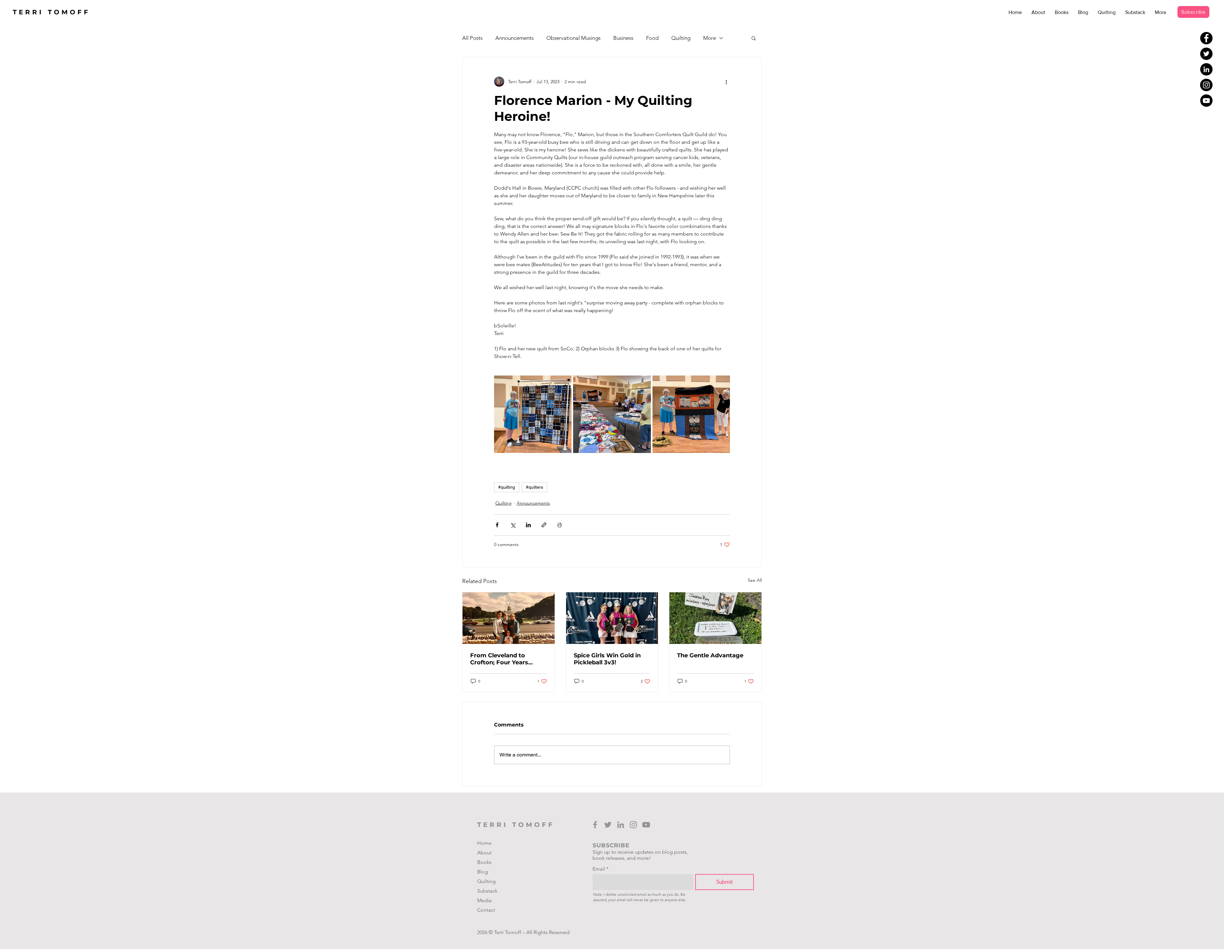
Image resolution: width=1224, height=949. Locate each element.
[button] (754, 37)
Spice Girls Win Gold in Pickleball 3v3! (607, 659)
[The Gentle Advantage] (715, 618)
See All (755, 580)
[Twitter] (1206, 53)
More (709, 38)
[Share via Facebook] (497, 525)
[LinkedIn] (1206, 69)
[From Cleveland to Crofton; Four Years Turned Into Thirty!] (509, 618)
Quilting (680, 38)
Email (599, 869)
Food (652, 38)
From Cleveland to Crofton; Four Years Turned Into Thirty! (499, 659)
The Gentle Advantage (710, 655)
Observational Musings (573, 38)
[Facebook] (1206, 38)
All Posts (472, 38)
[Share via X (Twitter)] (513, 525)
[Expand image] (533, 414)
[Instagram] (1206, 85)
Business (623, 38)
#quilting (506, 487)
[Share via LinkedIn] (528, 525)
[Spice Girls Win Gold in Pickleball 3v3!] (612, 618)
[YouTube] (1206, 100)
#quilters (534, 487)
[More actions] (726, 81)
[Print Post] (560, 525)
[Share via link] (544, 525)
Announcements (514, 38)
